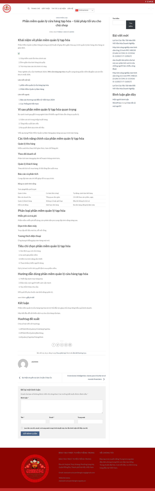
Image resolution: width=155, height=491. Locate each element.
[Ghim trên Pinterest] (66, 345)
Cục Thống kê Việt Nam (29, 104)
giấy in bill (30, 297)
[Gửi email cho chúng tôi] (152, 2)
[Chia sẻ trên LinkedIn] (70, 345)
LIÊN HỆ (70, 8)
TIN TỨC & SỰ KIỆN (59, 8)
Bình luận (25, 398)
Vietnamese (83, 10)
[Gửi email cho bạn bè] (62, 345)
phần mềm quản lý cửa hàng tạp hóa (34, 85)
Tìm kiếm (116, 18)
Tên (22, 417)
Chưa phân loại (62, 17)
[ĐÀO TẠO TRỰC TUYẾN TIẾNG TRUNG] (13, 8)
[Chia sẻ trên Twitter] (58, 345)
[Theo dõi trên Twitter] (150, 2)
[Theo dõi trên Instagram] (148, 2)
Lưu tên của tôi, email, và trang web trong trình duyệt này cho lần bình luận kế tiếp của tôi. (56, 428)
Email (51, 417)
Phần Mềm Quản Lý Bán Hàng (32, 89)
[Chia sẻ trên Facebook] (53, 345)
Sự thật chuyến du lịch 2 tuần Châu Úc (37, 377)
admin (72, 32)
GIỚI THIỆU (46, 8)
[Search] (29, 8)
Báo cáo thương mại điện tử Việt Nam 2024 (37, 100)
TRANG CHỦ (35, 8)
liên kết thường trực (79, 353)
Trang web (81, 417)
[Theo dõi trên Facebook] (145, 2)
